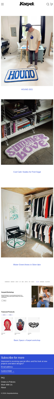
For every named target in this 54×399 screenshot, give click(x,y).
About (3, 387)
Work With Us (6, 385)
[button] (47, 4)
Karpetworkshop (12, 393)
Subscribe (6, 371)
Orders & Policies (8, 382)
